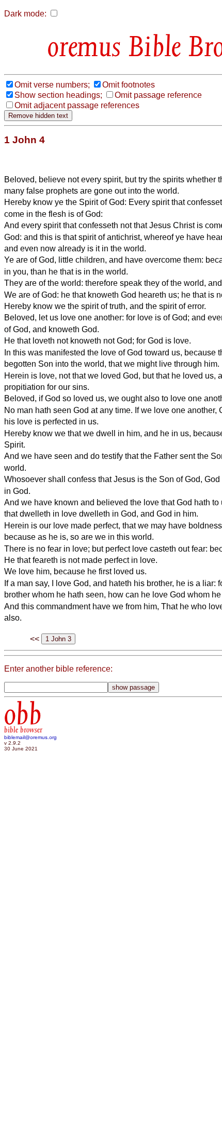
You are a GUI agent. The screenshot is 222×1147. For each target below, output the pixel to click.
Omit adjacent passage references (76, 105)
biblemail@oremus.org (30, 737)
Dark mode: (25, 13)
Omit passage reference (158, 95)
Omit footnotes (128, 84)
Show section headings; (58, 95)
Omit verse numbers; (52, 84)
